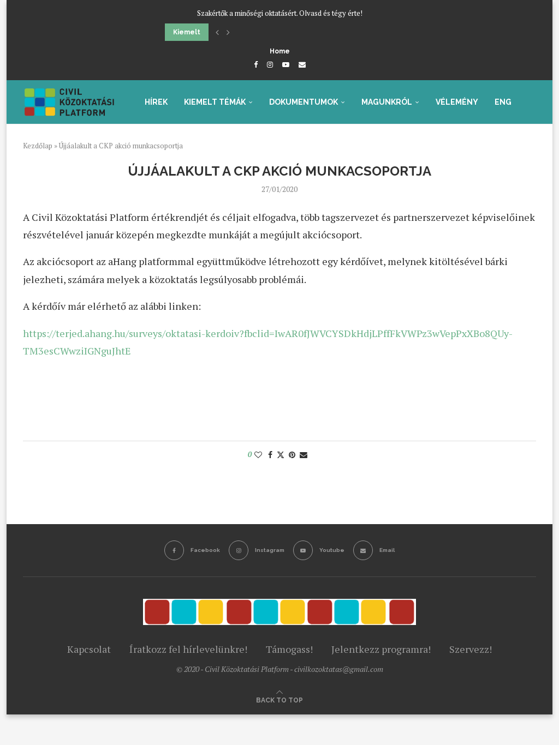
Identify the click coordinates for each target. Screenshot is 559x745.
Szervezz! (470, 649)
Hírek (156, 102)
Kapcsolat (89, 649)
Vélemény (457, 102)
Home (280, 51)
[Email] (302, 64)
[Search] (530, 149)
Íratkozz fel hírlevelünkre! (188, 649)
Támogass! (289, 649)
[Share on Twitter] (280, 454)
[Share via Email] (303, 454)
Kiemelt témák (215, 102)
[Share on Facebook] (270, 454)
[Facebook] (256, 64)
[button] (217, 32)
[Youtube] (285, 64)
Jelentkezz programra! (381, 649)
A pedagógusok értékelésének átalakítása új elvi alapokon (268, 32)
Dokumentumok (303, 102)
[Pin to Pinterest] (292, 454)
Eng (503, 102)
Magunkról (386, 102)
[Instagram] (270, 64)
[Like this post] (258, 454)
